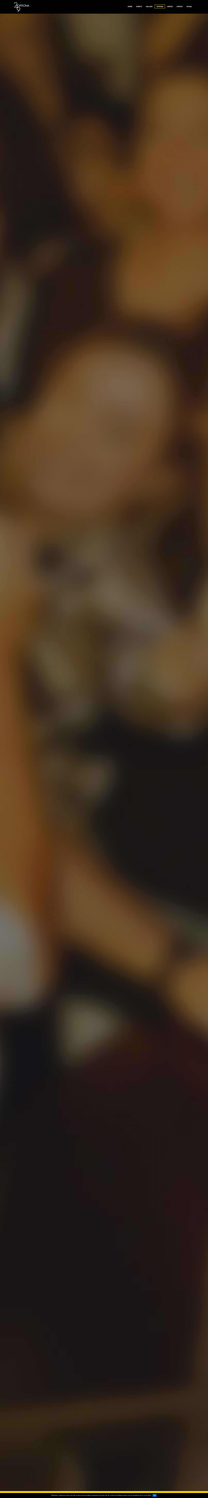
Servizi (170, 6)
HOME (130, 6)
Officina (159, 6)
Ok (154, 1495)
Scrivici (180, 6)
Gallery (149, 6)
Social (189, 6)
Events (139, 6)
